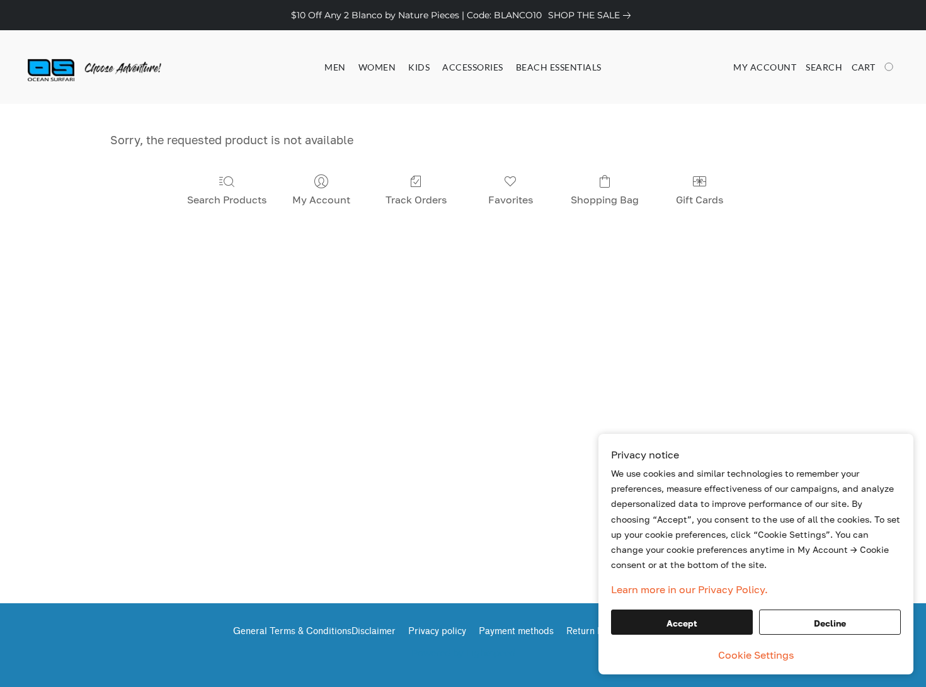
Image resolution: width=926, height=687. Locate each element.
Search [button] (824, 67)
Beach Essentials (559, 67)
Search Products (226, 199)
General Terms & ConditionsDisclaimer (314, 631)
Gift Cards (699, 199)
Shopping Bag (605, 199)
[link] (592, 15)
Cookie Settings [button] (756, 655)
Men (335, 67)
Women (377, 67)
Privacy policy (437, 631)
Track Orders (416, 199)
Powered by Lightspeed (463, 653)
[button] (77, 67)
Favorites (510, 199)
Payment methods (516, 631)
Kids (419, 67)
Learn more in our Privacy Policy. (689, 589)
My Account (321, 199)
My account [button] (764, 67)
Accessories (472, 67)
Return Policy (594, 631)
